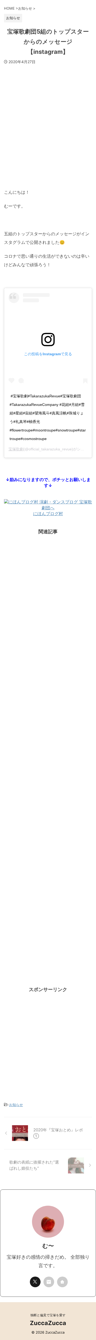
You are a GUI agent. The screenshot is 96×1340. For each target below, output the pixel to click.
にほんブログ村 (48, 513)
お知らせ (16, 1105)
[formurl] (48, 1282)
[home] (62, 1282)
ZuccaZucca (48, 1322)
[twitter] (35, 1282)
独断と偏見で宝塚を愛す (48, 1315)
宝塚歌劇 (16, 449)
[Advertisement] (48, 123)
